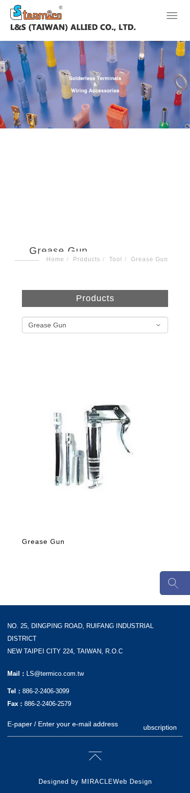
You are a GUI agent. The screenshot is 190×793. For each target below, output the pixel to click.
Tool (115, 259)
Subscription (158, 727)
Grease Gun (149, 259)
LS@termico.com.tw (55, 673)
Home (55, 259)
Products (86, 259)
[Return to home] (73, 18)
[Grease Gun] (95, 451)
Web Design (132, 781)
